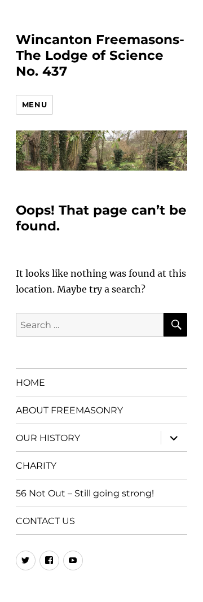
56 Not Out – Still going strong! (85, 493)
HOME (30, 382)
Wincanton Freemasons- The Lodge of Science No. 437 (100, 55)
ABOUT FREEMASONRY (69, 410)
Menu (34, 104)
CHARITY (36, 465)
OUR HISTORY (48, 438)
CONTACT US (45, 521)
